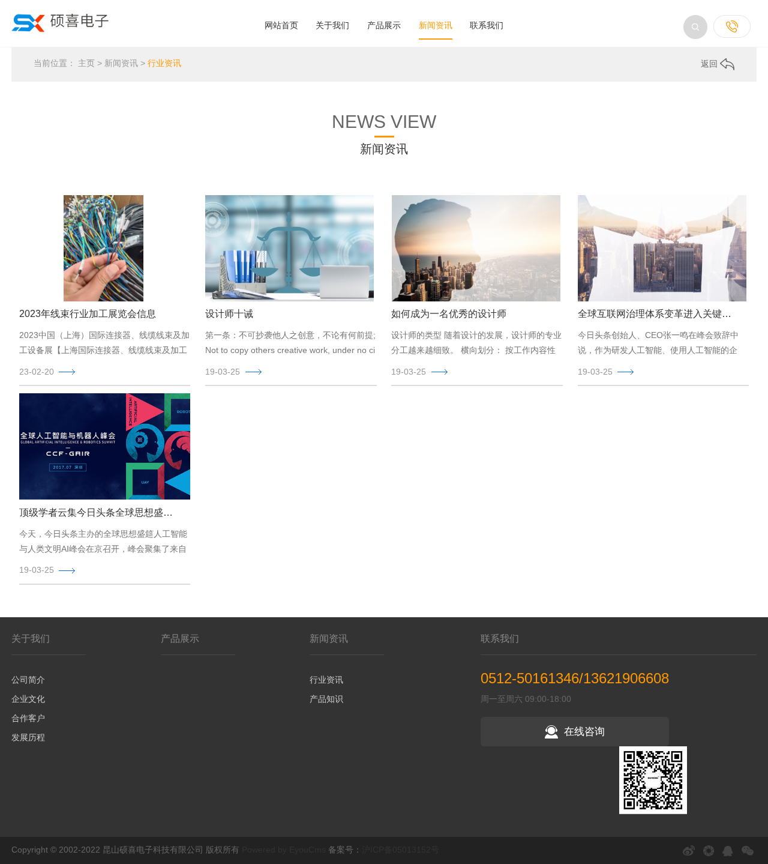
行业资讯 (164, 63)
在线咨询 (584, 731)
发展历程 (28, 737)
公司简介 (28, 679)
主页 (86, 63)
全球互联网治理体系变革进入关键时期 (659, 314)
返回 (710, 63)
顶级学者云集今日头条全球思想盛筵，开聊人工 (100, 512)
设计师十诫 (229, 314)
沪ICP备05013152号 (400, 849)
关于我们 (332, 25)
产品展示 (384, 25)
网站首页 (281, 25)
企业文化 (28, 699)
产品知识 (326, 699)
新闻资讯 (435, 25)
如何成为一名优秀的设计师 (448, 314)
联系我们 (486, 25)
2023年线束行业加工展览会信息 (87, 314)
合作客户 (28, 718)
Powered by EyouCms (282, 849)
